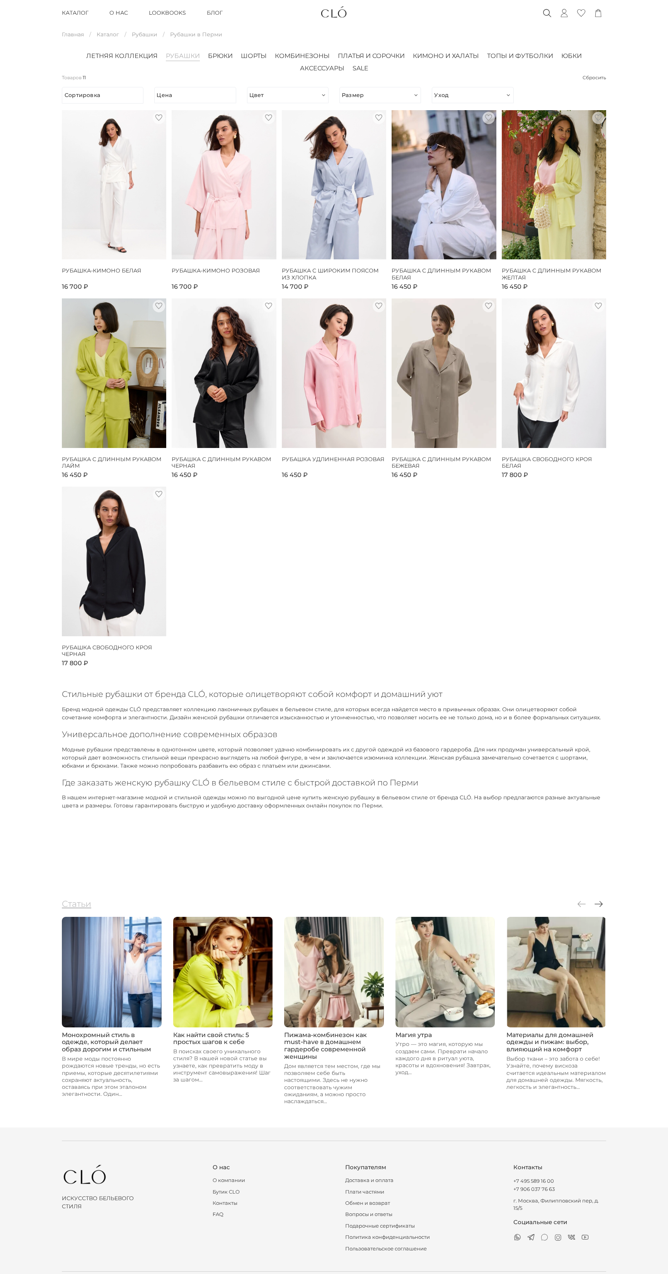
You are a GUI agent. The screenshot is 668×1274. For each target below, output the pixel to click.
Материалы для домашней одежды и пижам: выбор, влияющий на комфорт (549, 1042)
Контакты (225, 1203)
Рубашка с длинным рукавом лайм (111, 463)
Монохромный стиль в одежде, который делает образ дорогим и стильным (106, 1042)
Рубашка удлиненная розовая (333, 459)
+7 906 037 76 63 (534, 1189)
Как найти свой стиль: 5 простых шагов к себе (211, 1038)
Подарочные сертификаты (380, 1226)
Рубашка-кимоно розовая (216, 270)
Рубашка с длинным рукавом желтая (551, 274)
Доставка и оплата (369, 1180)
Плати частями (364, 1192)
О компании (229, 1180)
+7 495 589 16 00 (533, 1181)
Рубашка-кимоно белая (101, 270)
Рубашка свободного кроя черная (107, 651)
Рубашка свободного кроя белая (547, 463)
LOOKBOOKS (167, 12)
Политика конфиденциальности (387, 1237)
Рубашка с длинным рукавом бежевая (441, 463)
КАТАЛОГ (75, 12)
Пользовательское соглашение (386, 1249)
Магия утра (413, 1034)
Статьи (76, 903)
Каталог (108, 34)
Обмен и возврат (367, 1203)
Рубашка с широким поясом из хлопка (330, 274)
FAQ (218, 1214)
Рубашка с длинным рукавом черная (221, 463)
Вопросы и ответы (368, 1214)
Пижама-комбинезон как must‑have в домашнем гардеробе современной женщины (325, 1045)
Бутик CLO (226, 1192)
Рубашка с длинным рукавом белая (441, 274)
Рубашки (144, 34)
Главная (73, 34)
